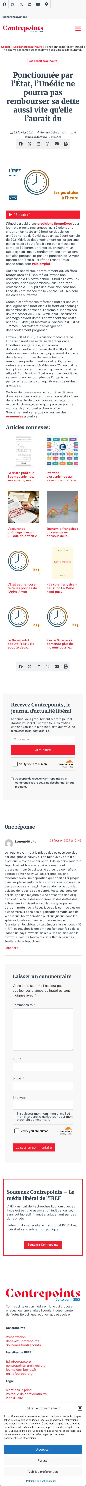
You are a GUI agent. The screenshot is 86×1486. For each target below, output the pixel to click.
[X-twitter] (21, 4)
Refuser (43, 1460)
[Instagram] (13, 4)
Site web (19, 1098)
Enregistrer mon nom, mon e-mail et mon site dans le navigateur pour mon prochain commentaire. (45, 1116)
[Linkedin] (29, 4)
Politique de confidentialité (41, 1480)
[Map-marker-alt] (46, 4)
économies (14, 416)
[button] (80, 1408)
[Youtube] (38, 4)
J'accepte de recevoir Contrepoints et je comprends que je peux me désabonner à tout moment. (44, 783)
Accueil (6, 47)
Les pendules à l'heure (27, 47)
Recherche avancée (14, 17)
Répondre (11, 948)
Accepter (43, 1449)
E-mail (18, 1078)
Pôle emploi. (41, 264)
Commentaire (24, 1005)
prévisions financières (54, 223)
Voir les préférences (43, 1472)
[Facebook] (4, 4)
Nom (17, 1059)
